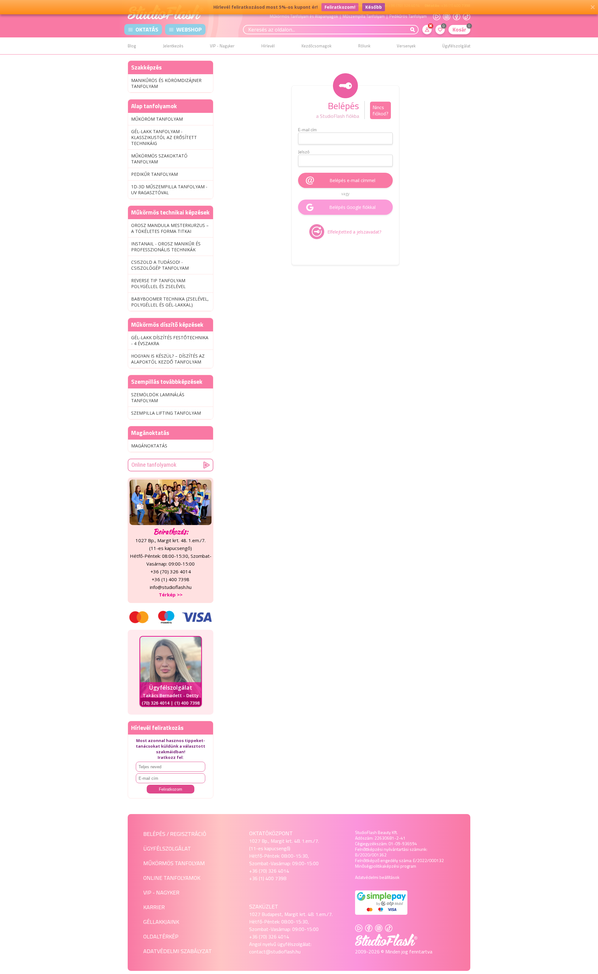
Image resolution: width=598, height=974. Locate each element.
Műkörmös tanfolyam (174, 863)
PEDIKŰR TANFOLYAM (154, 174)
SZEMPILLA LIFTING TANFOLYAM (166, 413)
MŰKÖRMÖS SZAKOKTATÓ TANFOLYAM (159, 159)
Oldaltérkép (160, 936)
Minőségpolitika (369, 866)
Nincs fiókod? (380, 110)
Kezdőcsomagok (316, 46)
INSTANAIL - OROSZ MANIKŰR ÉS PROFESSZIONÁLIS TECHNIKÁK (166, 247)
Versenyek (406, 46)
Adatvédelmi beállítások (377, 877)
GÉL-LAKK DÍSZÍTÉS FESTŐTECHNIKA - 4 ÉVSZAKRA (169, 340)
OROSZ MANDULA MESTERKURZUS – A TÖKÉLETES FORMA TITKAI (170, 228)
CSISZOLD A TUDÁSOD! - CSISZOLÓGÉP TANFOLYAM (160, 265)
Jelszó (304, 152)
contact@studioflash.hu (275, 951)
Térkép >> (171, 594)
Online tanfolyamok (153, 464)
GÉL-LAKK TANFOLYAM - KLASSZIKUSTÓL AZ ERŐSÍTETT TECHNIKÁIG (164, 137)
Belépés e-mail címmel (352, 180)
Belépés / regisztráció (174, 834)
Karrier (154, 907)
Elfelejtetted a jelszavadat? (354, 232)
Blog (132, 46)
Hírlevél (268, 46)
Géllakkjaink (161, 922)
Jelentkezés (173, 46)
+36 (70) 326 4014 (269, 871)
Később (373, 7)
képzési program (400, 866)
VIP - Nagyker (222, 46)
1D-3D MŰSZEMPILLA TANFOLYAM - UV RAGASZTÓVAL (169, 189)
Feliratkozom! (340, 7)
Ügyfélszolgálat (456, 46)
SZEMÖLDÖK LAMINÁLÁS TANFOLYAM (157, 397)
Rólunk (364, 46)
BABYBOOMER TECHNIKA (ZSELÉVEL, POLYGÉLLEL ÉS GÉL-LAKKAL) (170, 302)
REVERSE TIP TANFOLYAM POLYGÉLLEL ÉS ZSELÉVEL (158, 283)
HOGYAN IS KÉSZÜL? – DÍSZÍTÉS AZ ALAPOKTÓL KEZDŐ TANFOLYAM (168, 359)
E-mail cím (307, 130)
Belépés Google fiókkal (352, 207)
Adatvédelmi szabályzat (177, 951)
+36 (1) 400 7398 (267, 878)
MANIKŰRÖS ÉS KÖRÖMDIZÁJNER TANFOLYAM (166, 83)
